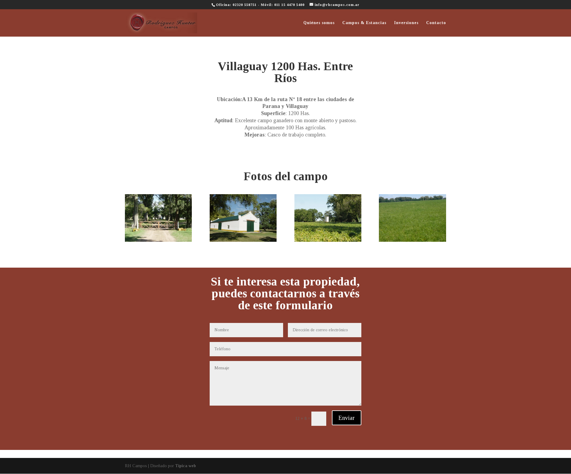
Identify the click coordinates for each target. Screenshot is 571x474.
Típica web (185, 466)
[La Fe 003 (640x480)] (412, 241)
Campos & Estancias (364, 23)
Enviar (346, 418)
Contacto (436, 23)
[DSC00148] (158, 241)
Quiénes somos (319, 23)
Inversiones (406, 23)
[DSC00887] (327, 241)
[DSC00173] (243, 241)
